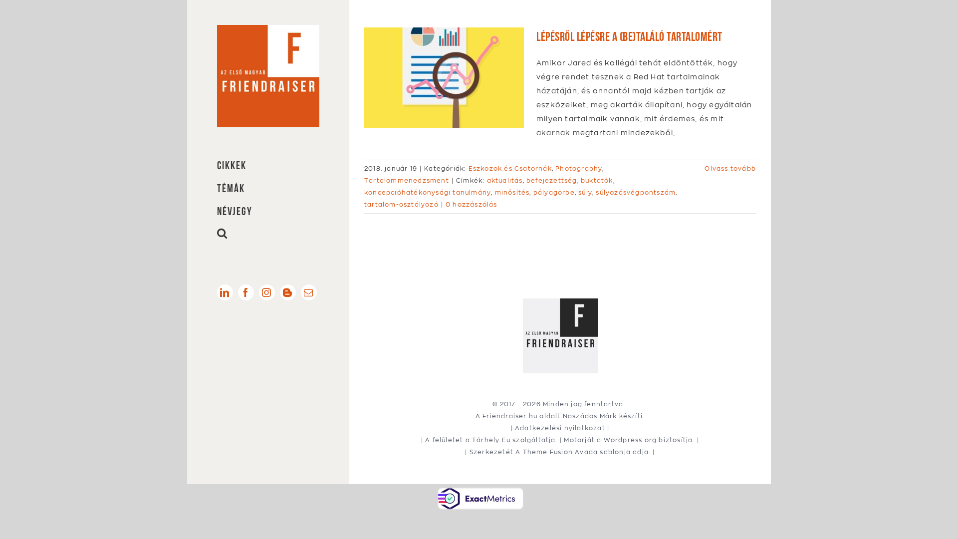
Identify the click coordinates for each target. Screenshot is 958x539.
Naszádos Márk (590, 416)
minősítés (512, 192)
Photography (578, 168)
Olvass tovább (730, 168)
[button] (268, 233)
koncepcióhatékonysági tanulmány (427, 192)
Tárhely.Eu (491, 440)
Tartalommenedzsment (406, 180)
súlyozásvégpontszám (636, 192)
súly (585, 192)
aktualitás (505, 180)
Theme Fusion (548, 452)
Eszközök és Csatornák (510, 168)
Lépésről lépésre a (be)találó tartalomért (629, 35)
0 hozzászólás (471, 204)
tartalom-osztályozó (401, 204)
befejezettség (551, 180)
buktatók (597, 180)
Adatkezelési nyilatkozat (560, 428)
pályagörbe (554, 192)
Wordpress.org (630, 440)
